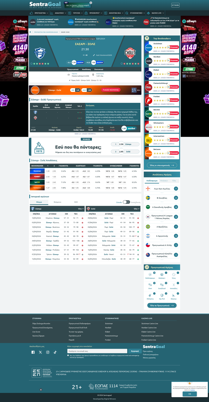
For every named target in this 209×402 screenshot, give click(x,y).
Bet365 (156, 109)
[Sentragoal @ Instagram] (47, 352)
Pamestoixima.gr (160, 83)
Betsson (156, 149)
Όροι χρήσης (148, 351)
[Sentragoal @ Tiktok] (55, 352)
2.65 (54, 182)
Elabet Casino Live (148, 332)
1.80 (110, 182)
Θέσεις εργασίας (149, 357)
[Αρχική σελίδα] (30, 32)
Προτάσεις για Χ (75, 336)
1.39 (47, 171)
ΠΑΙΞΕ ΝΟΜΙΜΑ (110, 89)
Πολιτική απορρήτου (150, 354)
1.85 (122, 171)
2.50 (47, 177)
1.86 (122, 182)
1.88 (110, 171)
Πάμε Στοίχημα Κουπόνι (41, 323)
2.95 (54, 171)
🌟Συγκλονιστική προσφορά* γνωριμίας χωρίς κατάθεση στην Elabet (124, 20)
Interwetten (158, 136)
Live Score (36, 332)
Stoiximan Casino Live (150, 323)
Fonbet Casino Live (149, 340)
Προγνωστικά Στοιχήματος (42, 327)
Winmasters (158, 123)
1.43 (47, 182)
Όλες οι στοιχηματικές (160, 165)
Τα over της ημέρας (76, 332)
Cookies (192, 390)
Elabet (156, 70)
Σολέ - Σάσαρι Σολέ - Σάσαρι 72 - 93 (88, 80)
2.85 (54, 188)
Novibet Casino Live (149, 327)
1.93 (75, 171)
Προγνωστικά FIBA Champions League (80, 39)
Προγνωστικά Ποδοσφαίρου (80, 323)
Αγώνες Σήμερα (38, 336)
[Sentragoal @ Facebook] (33, 352)
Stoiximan (157, 43)
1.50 (54, 177)
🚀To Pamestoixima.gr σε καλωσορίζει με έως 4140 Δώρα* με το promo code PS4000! (164, 20)
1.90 (75, 182)
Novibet (156, 56)
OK (189, 394)
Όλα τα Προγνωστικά (160, 305)
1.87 (75, 177)
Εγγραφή (135, 351)
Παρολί (71, 340)
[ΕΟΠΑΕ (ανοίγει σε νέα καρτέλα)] (113, 387)
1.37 (47, 188)
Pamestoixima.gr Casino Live (152, 336)
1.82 (86, 171)
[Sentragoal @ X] (40, 352)
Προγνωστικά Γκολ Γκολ (78, 327)
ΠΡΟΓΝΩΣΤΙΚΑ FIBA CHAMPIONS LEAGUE (46, 32)
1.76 (86, 182)
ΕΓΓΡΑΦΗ (175, 5)
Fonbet (156, 96)
